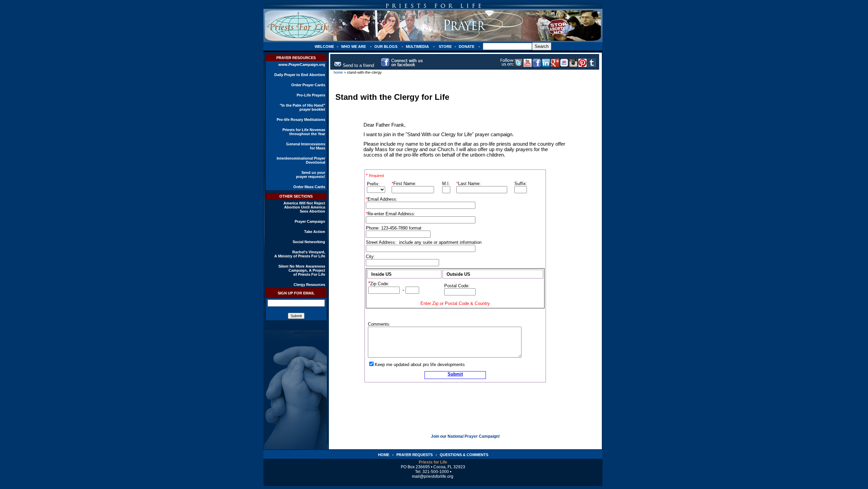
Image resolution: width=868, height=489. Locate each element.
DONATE (466, 46)
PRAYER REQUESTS (414, 455)
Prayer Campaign (310, 221)
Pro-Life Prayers (311, 95)
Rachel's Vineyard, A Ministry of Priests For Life (299, 254)
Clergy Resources (309, 285)
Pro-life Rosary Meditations (301, 119)
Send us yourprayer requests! (310, 174)
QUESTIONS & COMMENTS (464, 455)
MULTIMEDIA (417, 46)
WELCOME (324, 46)
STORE (445, 46)
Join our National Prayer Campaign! (465, 436)
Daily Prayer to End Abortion (299, 75)
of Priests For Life (309, 274)
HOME (383, 455)
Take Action (314, 232)
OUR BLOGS (385, 46)
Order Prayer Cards (308, 85)
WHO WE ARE (353, 46)
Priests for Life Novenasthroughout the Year (303, 132)
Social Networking (309, 242)
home (338, 72)
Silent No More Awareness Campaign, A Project (301, 268)
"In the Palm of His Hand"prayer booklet (302, 107)
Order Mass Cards (309, 187)
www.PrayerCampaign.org (301, 64)
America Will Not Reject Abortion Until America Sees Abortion (304, 207)
